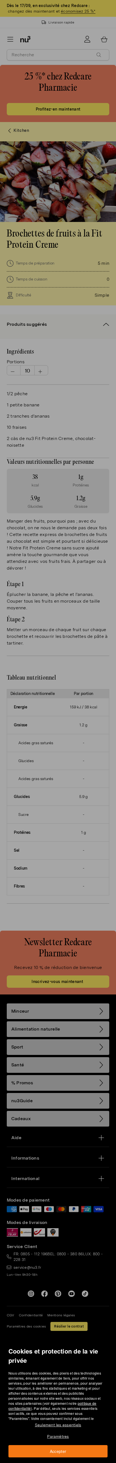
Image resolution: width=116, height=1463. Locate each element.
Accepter (58, 1451)
